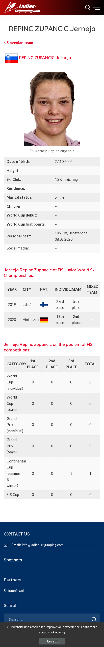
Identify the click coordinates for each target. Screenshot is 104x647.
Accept (52, 641)
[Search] (88, 7)
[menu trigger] (96, 7)
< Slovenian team (18, 43)
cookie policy (56, 632)
